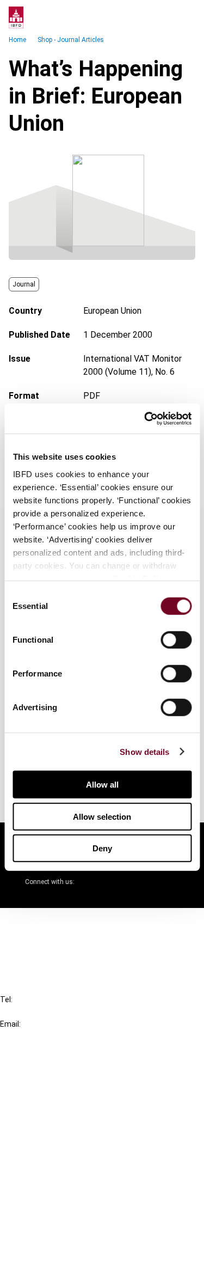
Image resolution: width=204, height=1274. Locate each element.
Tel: (6, 999)
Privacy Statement (58, 1199)
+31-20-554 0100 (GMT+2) (52, 1012)
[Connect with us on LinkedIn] (118, 882)
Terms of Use (48, 1258)
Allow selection (102, 816)
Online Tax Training (57, 1110)
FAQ (30, 942)
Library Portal (47, 1130)
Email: (10, 1024)
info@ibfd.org (26, 1036)
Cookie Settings (52, 1239)
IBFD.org (38, 1071)
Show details (144, 751)
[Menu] (184, 17)
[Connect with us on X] (92, 882)
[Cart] (163, 17)
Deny (102, 848)
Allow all (102, 784)
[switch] (175, 640)
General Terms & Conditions (74, 1180)
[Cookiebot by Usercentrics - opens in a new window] (145, 418)
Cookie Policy (48, 1219)
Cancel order (46, 923)
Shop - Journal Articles (71, 40)
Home (17, 40)
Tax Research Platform (66, 1091)
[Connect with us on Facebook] (170, 882)
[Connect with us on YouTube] (144, 882)
